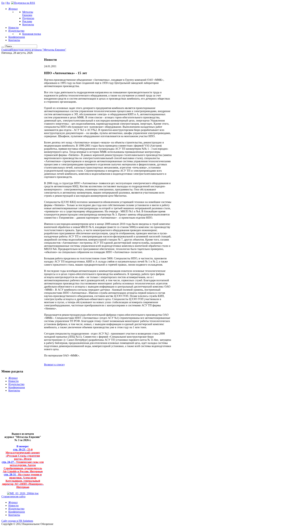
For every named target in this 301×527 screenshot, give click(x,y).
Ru (8, 2)
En (3, 2)
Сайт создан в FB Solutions (17, 520)
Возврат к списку (54, 364)
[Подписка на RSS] (23, 2)
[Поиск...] (2, 47)
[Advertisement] (20, 413)
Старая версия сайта (13, 496)
